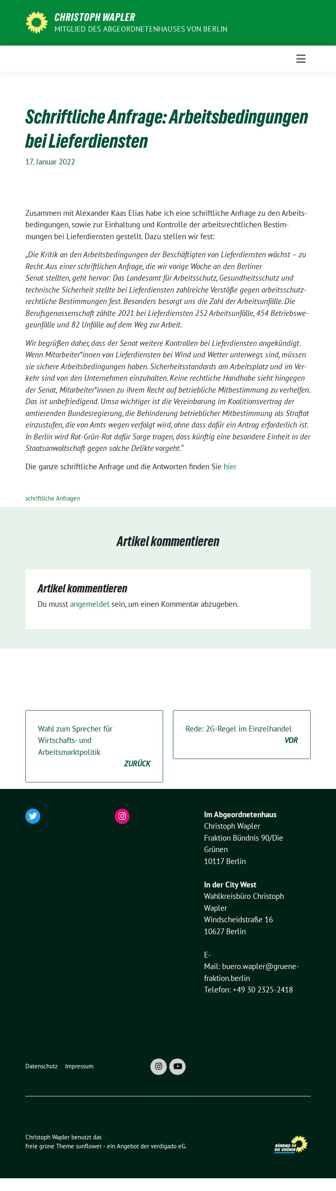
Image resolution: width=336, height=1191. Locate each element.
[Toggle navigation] (301, 59)
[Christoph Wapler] (36, 22)
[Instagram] (158, 1066)
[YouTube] (177, 1066)
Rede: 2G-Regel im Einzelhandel (242, 734)
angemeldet (89, 604)
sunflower (89, 1146)
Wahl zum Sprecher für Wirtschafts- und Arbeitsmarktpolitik (94, 746)
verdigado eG (168, 1146)
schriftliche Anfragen (52, 498)
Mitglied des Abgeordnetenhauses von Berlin (140, 29)
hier (230, 466)
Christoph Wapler (94, 17)
